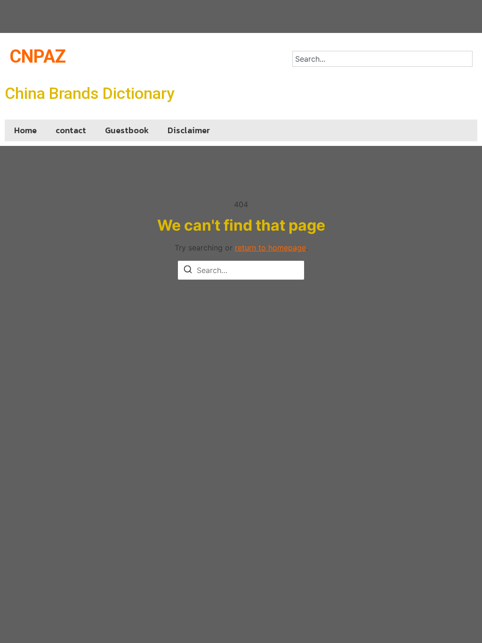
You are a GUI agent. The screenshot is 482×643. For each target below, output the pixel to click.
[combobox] (382, 59)
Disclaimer (189, 130)
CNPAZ (37, 56)
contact (71, 130)
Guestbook (127, 130)
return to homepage (270, 247)
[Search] (188, 271)
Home (25, 130)
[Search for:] (241, 270)
